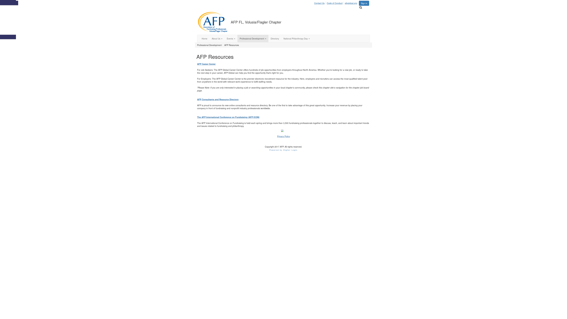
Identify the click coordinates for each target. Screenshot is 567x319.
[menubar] (336, 3)
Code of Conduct (335, 3)
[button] (217, 38)
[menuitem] (320, 3)
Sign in (364, 3)
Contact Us (319, 3)
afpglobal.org (351, 3)
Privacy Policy (283, 136)
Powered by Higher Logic (283, 150)
